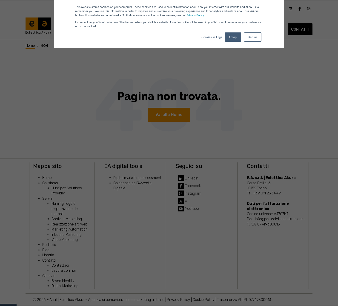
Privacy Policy (195, 15)
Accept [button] (233, 37)
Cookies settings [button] (211, 37)
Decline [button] (253, 37)
